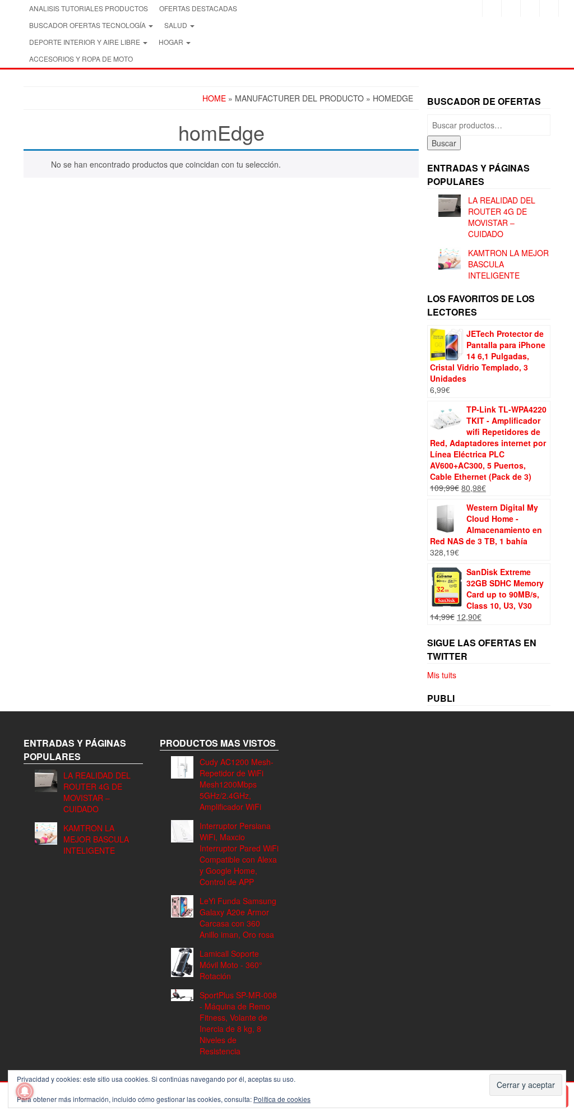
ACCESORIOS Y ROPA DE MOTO (81, 58)
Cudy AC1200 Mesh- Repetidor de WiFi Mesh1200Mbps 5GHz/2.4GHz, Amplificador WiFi (237, 784)
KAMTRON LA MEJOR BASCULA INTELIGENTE (96, 839)
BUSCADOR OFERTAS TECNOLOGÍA (88, 25)
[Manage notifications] (25, 1091)
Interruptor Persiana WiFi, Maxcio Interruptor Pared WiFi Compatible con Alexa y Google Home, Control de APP (239, 853)
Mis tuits (441, 674)
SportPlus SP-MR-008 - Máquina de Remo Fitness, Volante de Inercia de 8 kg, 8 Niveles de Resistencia (238, 1023)
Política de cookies (282, 1099)
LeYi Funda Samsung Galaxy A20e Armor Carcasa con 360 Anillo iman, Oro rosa (238, 917)
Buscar (444, 143)
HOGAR (172, 42)
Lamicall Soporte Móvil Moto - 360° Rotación (231, 964)
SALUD (176, 25)
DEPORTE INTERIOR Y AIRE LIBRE (85, 42)
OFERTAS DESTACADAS (198, 8)
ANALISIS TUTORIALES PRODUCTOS (88, 8)
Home (214, 98)
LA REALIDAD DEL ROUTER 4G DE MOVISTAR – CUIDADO (501, 217)
